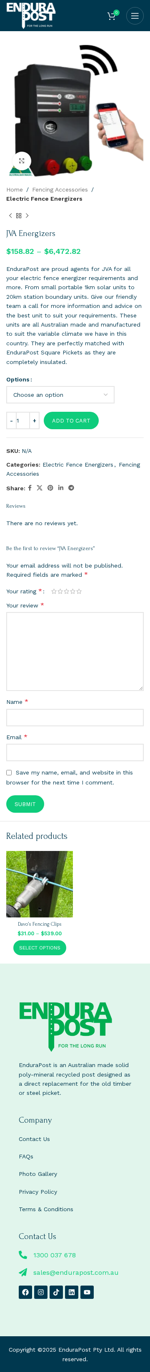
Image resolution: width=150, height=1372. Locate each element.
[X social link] (39, 488)
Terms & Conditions (46, 1209)
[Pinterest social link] (50, 488)
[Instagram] (41, 1292)
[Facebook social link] (29, 488)
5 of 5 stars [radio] (79, 591)
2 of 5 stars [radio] (60, 591)
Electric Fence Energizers (44, 198)
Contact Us (34, 1139)
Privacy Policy (38, 1191)
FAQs (26, 1156)
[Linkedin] (71, 1292)
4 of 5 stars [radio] (73, 591)
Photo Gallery (38, 1173)
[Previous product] (10, 216)
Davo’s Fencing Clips (40, 924)
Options (18, 379)
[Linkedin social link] (61, 488)
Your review (25, 605)
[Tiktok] (56, 1292)
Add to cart (71, 421)
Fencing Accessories (60, 189)
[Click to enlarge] (21, 161)
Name (17, 702)
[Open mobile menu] (135, 15)
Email (17, 737)
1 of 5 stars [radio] (54, 591)
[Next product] (27, 216)
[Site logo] (31, 15)
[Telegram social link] (71, 488)
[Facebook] (25, 1292)
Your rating (24, 591)
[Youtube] (87, 1292)
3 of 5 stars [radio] (66, 591)
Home (14, 189)
